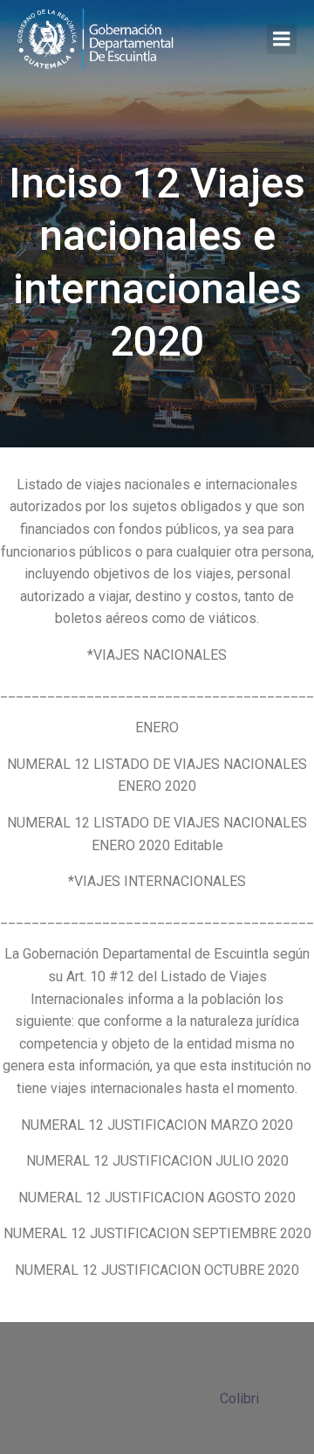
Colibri (239, 1398)
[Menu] (282, 39)
